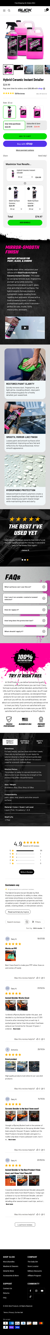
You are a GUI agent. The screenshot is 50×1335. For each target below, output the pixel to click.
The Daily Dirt (33, 1262)
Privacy (11, 1312)
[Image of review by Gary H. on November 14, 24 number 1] (10, 1116)
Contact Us (7, 1288)
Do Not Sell (19, 1312)
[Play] (25, 328)
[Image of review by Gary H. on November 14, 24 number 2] (22, 1116)
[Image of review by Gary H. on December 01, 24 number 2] (22, 1005)
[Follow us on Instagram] (36, 1291)
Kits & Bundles (8, 1262)
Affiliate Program (34, 1276)
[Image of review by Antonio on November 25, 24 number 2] (22, 1066)
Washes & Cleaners (10, 1266)
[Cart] (45, 10)
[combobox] (35, 928)
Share (5, 156)
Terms (5, 1312)
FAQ (4, 1298)
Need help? (42, 156)
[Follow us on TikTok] (30, 1297)
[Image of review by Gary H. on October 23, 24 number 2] (22, 1180)
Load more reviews (25, 1225)
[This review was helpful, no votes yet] (37, 978)
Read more (16, 1029)
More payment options (25, 150)
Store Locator (33, 1266)
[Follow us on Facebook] (30, 1291)
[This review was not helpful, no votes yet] (42, 978)
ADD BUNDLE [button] (25, 222)
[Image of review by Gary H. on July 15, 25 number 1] (10, 955)
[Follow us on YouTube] (42, 1291)
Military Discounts (35, 1271)
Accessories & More (11, 1276)
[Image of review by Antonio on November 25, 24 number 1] (10, 1066)
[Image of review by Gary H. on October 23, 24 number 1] (10, 1180)
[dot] (22, 560)
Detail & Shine (8, 1271)
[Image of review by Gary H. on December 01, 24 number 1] (10, 1005)
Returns (6, 1293)
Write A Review (27, 872)
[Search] (9, 10)
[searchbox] (14, 922)
